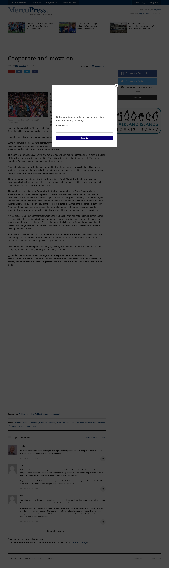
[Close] (116, 86)
